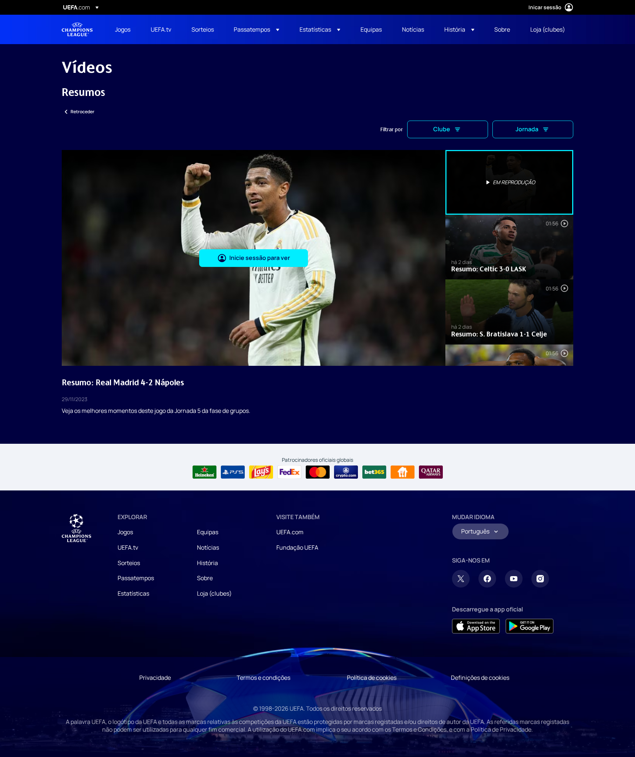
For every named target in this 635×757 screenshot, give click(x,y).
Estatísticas (133, 593)
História (207, 563)
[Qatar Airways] (431, 472)
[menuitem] (123, 29)
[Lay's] (261, 472)
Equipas (207, 532)
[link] (122, 29)
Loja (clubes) (214, 593)
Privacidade (155, 678)
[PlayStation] (233, 472)
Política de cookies (372, 678)
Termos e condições (263, 678)
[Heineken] (204, 472)
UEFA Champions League (77, 29)
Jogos (125, 532)
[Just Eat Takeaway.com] (403, 472)
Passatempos (136, 578)
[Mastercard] (318, 472)
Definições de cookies (480, 678)
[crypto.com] (346, 472)
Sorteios (129, 563)
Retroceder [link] (82, 111)
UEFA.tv (128, 547)
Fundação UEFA (297, 547)
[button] (256, 29)
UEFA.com (290, 532)
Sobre (205, 578)
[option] (509, 182)
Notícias (208, 547)
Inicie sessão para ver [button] (259, 258)
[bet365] (374, 472)
